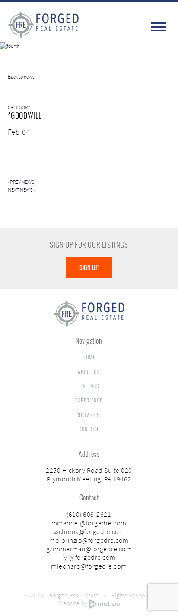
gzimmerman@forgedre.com (89, 548)
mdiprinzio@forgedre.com (89, 540)
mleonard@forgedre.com (89, 566)
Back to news (21, 76)
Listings (89, 386)
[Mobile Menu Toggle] (159, 26)
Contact (89, 429)
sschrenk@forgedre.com (89, 531)
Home (89, 357)
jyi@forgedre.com (89, 557)
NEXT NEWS (20, 189)
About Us (89, 372)
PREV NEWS (22, 182)
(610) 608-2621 (89, 514)
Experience (88, 400)
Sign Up (89, 267)
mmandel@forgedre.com (89, 523)
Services (89, 415)
